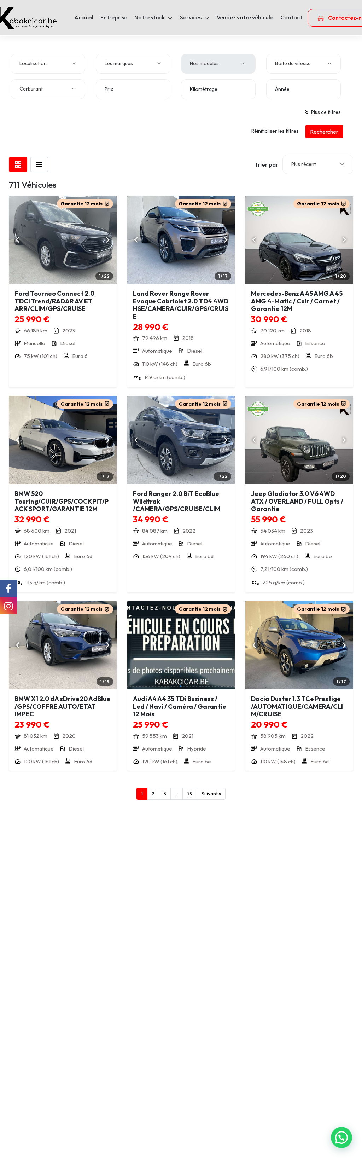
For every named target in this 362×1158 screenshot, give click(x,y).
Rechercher (324, 131)
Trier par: (267, 164)
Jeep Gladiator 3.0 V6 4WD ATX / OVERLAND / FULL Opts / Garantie (297, 501)
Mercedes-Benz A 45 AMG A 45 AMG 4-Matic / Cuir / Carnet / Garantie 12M (297, 301)
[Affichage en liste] (39, 164)
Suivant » (211, 794)
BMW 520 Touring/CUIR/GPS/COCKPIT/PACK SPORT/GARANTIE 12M (61, 501)
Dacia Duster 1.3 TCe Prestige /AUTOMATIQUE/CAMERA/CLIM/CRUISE (297, 706)
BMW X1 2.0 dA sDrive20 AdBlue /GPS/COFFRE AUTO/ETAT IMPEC (62, 706)
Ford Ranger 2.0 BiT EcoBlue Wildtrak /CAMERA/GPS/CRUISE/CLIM (176, 501)
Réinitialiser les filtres (275, 131)
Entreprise (113, 17)
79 (190, 794)
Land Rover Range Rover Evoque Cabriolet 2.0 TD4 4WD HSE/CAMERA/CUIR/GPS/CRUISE (180, 304)
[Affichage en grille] (18, 164)
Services (191, 17)
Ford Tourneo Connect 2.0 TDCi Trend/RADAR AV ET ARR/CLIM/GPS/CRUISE (54, 301)
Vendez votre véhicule (245, 17)
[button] (341, 1137)
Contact (291, 17)
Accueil (83, 17)
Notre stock (149, 17)
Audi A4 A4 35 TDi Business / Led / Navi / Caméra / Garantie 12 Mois (179, 706)
